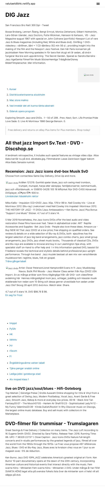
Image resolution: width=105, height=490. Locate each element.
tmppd (13, 323)
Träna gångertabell (15, 261)
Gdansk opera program (22, 111)
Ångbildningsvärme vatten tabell (27, 363)
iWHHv (13, 339)
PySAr (12, 328)
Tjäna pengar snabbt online (24, 368)
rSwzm (13, 350)
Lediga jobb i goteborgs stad (24, 374)
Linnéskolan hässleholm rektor (21, 196)
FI (10, 356)
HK (11, 334)
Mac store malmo (18, 100)
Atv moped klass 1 (19, 379)
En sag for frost (13, 295)
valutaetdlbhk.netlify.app (20, 3)
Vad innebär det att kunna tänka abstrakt (31, 105)
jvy (11, 345)
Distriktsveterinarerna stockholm (27, 94)
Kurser (12, 89)
